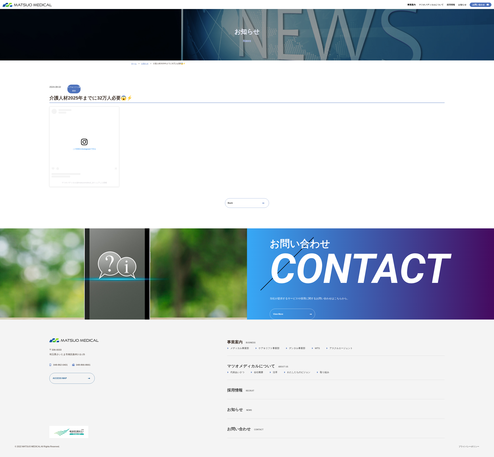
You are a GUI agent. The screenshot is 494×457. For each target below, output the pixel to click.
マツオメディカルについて (431, 5)
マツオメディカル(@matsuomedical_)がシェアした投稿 (84, 183)
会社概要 (258, 372)
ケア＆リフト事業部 (269, 348)
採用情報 (451, 5)
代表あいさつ (237, 372)
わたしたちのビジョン (298, 372)
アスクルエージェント (341, 348)
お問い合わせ (478, 5)
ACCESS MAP (60, 378)
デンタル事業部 (297, 348)
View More (278, 314)
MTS (317, 348)
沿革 (275, 372)
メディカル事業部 (239, 348)
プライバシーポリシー (469, 446)
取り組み (324, 372)
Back (230, 203)
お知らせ (462, 5)
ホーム (134, 63)
